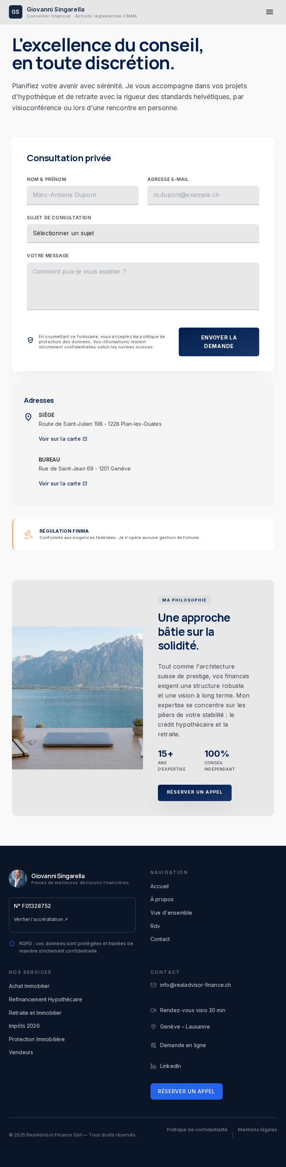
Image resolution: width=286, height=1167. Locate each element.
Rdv (155, 926)
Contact (160, 939)
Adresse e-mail (167, 179)
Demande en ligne (178, 1045)
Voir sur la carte (63, 439)
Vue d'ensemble (171, 912)
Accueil (159, 886)
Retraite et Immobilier (35, 1013)
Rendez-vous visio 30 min (192, 1010)
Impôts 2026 (24, 1026)
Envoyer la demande (219, 341)
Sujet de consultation (59, 217)
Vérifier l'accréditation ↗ (41, 919)
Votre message (48, 255)
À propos (162, 899)
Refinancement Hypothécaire (45, 999)
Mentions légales (257, 1129)
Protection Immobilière (37, 1039)
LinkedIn (170, 1066)
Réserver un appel (195, 792)
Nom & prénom (46, 179)
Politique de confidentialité (197, 1129)
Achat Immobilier (29, 986)
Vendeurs (21, 1052)
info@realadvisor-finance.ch (195, 985)
